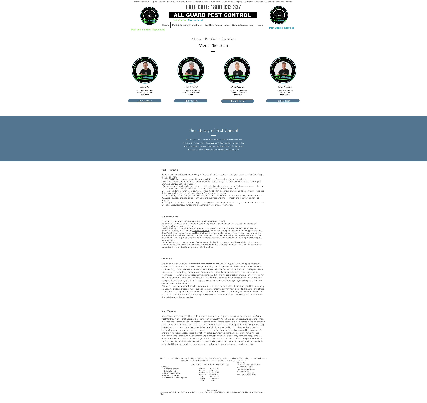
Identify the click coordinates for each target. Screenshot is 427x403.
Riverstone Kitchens (243, 371)
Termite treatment (200, 230)
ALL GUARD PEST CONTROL (212, 15)
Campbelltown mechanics (246, 369)
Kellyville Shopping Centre (246, 373)
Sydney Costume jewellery (246, 366)
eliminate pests (222, 322)
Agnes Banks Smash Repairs (246, 374)
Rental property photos (244, 368)
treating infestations (199, 275)
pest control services (217, 291)
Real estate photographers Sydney (248, 364)
